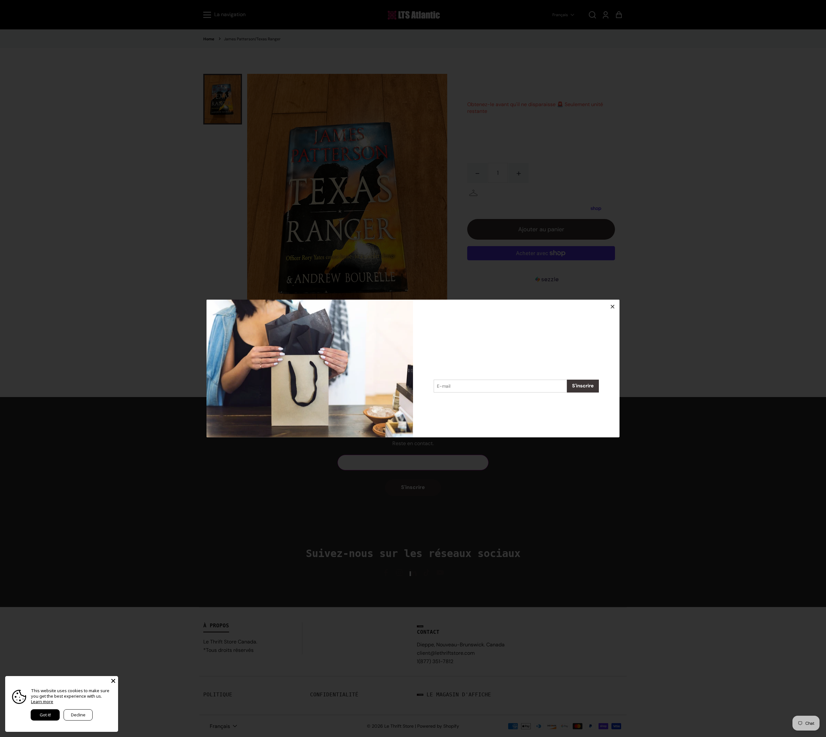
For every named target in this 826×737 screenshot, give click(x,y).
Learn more (42, 701)
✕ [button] (612, 307)
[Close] (113, 681)
